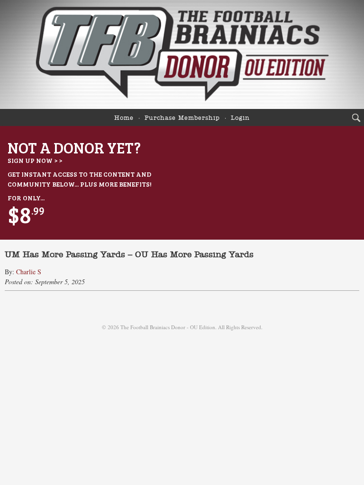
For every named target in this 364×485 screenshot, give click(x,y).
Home (124, 118)
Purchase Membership (182, 118)
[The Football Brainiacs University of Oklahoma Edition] (182, 54)
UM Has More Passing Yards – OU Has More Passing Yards (129, 255)
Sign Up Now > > (35, 160)
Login (240, 118)
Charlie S (28, 271)
